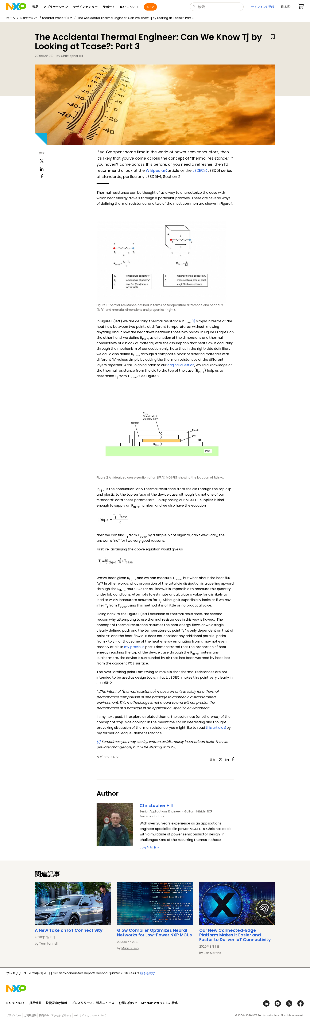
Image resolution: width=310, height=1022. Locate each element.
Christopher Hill (72, 56)
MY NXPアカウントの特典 (159, 1003)
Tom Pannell (48, 943)
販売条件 (44, 1015)
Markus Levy (130, 948)
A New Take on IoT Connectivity (68, 930)
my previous (134, 646)
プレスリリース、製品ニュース (93, 1003)
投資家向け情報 (56, 1003)
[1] (193, 321)
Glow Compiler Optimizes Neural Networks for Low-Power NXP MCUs (154, 932)
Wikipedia (155, 170)
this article (214, 727)
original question (180, 365)
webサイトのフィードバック (90, 1015)
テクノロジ (111, 757)
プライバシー (14, 1015)
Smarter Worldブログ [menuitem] (57, 18)
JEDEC (198, 170)
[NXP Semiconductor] (16, 6)
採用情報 (35, 1003)
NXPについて (29, 18)
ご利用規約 (30, 1015)
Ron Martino (212, 953)
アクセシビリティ (61, 1015)
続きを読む (197, 973)
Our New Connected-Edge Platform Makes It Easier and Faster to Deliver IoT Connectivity (235, 935)
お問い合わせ (128, 1003)
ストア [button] (150, 7)
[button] (287, 6)
